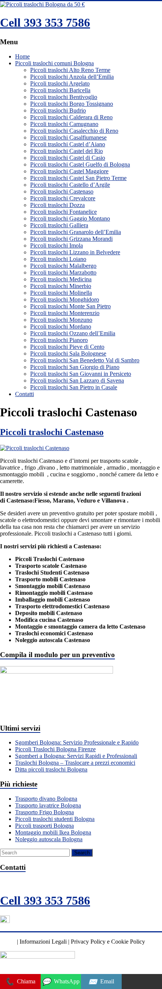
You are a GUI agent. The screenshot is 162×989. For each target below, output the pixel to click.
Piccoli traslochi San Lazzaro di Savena (77, 380)
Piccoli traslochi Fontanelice (63, 212)
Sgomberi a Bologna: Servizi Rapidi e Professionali (76, 756)
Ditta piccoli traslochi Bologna (51, 769)
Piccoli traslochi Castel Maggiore (69, 171)
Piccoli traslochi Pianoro (59, 340)
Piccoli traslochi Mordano (60, 326)
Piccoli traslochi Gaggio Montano (70, 218)
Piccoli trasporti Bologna (44, 825)
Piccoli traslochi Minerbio (60, 286)
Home (22, 56)
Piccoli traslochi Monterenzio (64, 313)
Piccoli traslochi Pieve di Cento (67, 347)
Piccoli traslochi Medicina (61, 279)
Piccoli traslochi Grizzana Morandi (71, 239)
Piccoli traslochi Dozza (57, 205)
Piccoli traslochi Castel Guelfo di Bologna (80, 164)
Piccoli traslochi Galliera (59, 225)
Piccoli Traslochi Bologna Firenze (55, 749)
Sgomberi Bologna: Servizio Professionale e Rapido (77, 742)
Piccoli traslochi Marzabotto (63, 272)
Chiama (20, 982)
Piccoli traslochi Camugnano (64, 124)
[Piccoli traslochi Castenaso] (34, 448)
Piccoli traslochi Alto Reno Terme (70, 70)
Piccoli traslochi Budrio (58, 110)
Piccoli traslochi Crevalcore (62, 198)
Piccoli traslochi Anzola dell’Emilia (72, 77)
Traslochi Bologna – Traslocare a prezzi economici (75, 762)
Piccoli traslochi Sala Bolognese (68, 353)
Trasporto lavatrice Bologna (48, 805)
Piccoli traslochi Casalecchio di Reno (74, 131)
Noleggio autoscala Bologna (49, 839)
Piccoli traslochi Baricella (60, 90)
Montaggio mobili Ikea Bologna (53, 832)
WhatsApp (60, 982)
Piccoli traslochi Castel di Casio (67, 158)
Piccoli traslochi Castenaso (61, 191)
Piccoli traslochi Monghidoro (64, 299)
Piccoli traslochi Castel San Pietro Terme (78, 178)
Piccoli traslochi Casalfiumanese (68, 137)
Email (101, 982)
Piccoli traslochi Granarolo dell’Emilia (75, 232)
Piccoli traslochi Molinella (61, 293)
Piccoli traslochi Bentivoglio (63, 97)
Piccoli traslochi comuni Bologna (54, 63)
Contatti (24, 394)
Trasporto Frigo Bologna (44, 812)
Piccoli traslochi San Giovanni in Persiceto (80, 374)
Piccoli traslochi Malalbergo (63, 266)
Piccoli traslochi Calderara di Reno (71, 117)
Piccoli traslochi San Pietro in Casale (73, 387)
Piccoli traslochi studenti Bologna (55, 819)
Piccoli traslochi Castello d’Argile (70, 185)
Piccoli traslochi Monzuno (61, 320)
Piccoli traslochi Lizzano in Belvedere (75, 252)
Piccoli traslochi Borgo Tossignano (71, 104)
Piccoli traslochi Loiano (58, 259)
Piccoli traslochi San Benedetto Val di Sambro (84, 360)
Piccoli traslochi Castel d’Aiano (67, 144)
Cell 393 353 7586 (45, 22)
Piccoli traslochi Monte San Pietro (70, 306)
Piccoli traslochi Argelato (60, 83)
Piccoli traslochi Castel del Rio (66, 151)
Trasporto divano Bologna (46, 798)
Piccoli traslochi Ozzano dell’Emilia (72, 333)
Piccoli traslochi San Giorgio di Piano (74, 367)
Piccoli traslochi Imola (56, 245)
